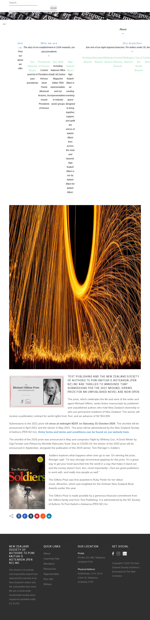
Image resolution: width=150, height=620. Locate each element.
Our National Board (32, 72)
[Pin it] (37, 516)
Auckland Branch (99, 59)
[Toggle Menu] (4, 24)
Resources (50, 568)
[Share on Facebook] (18, 516)
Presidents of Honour (44, 84)
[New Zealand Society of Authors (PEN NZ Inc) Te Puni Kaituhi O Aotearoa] (16, 15)
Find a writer (95, 14)
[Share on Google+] (24, 516)
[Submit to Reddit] (43, 516)
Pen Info (48, 579)
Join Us (110, 14)
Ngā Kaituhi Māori (70, 127)
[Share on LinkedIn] (49, 516)
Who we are (49, 47)
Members (49, 563)
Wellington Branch (129, 59)
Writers (48, 584)
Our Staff (58, 82)
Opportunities (51, 573)
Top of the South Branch (139, 64)
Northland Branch (88, 59)
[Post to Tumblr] (30, 516)
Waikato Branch (108, 59)
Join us (20, 56)
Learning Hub (51, 558)
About (47, 553)
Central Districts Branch (118, 62)
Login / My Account (128, 14)
